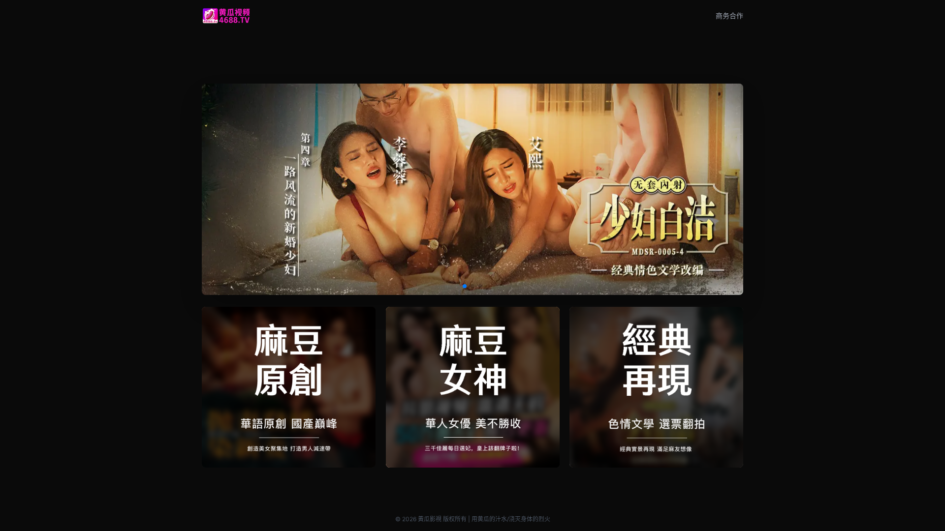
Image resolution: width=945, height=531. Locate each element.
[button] (465, 286)
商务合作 (729, 15)
